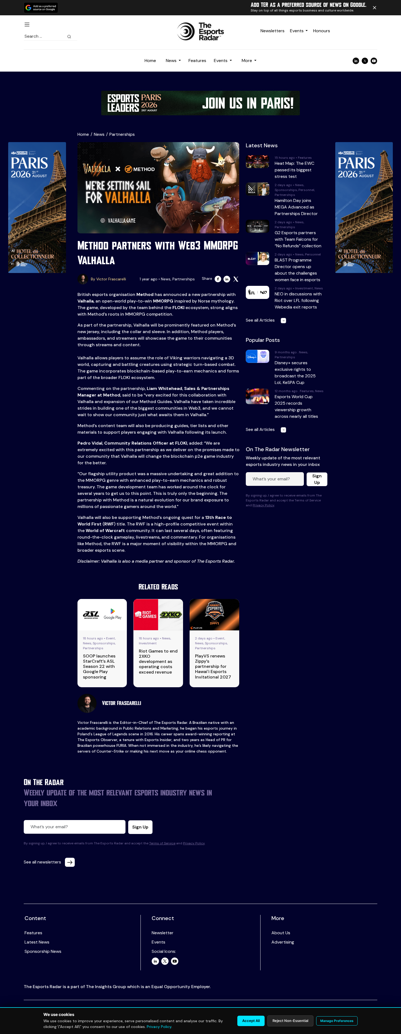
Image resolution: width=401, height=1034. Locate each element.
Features (197, 60)
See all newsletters (43, 862)
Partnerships (122, 134)
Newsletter (162, 933)
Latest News (37, 942)
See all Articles (261, 320)
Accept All (251, 1020)
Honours (321, 31)
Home (150, 60)
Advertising (282, 942)
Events (297, 31)
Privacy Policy (263, 505)
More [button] (247, 60)
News (99, 134)
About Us (280, 933)
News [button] (172, 60)
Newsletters (273, 31)
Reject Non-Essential (290, 1020)
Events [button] (221, 60)
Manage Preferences (337, 1021)
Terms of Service (162, 843)
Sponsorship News (43, 951)
